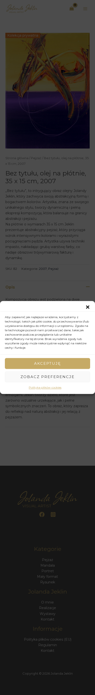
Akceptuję (47, 363)
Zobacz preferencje (47, 376)
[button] (87, 307)
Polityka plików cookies (45, 387)
